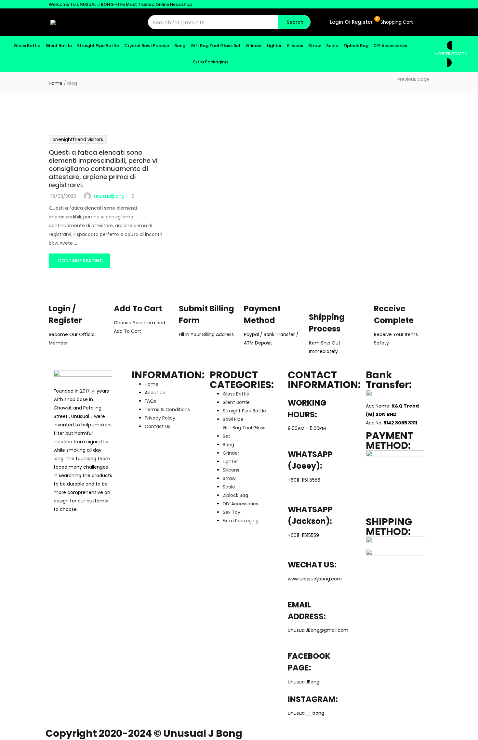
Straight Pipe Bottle (98, 46)
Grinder (254, 46)
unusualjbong (109, 196)
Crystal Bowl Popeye (146, 46)
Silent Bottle (59, 46)
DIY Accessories (390, 46)
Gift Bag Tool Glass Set (216, 46)
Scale (332, 46)
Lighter (274, 46)
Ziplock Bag (355, 46)
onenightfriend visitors (77, 139)
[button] (396, 22)
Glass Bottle (27, 46)
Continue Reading (80, 260)
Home (55, 83)
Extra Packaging (210, 62)
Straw (314, 46)
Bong (179, 46)
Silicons (295, 46)
